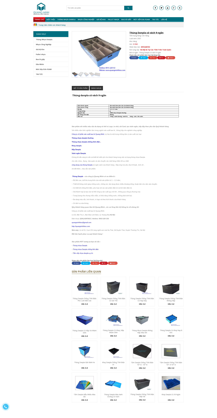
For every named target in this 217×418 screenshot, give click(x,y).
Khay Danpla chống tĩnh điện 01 (113, 363)
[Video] (167, 8)
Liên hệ (164, 19)
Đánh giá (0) (96, 88)
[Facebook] (155, 8)
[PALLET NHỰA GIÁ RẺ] (180, 8)
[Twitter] (161, 8)
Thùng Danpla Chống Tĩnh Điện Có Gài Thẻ (113, 299)
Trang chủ (39, 19)
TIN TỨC (155, 19)
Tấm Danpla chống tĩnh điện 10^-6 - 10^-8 (142, 363)
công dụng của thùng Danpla (82, 165)
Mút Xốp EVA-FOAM (141, 19)
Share (134, 57)
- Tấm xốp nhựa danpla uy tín (82, 253)
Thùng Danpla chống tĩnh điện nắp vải (142, 395)
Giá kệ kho (101, 19)
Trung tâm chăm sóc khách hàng (52, 25)
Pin (162, 57)
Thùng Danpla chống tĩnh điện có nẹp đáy (142, 299)
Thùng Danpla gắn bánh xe (84, 362)
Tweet (144, 57)
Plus (153, 57)
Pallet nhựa (113, 19)
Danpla (78, 149)
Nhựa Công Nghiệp (86, 19)
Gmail (171, 57)
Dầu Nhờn (40, 64)
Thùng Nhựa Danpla (66, 19)
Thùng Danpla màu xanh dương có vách (113, 395)
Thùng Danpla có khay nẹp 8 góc (171, 331)
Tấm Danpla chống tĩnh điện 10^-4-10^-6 (171, 363)
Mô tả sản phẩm (80, 88)
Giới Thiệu (50, 19)
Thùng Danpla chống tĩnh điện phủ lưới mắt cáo (84, 299)
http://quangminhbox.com (81, 226)
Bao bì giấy (126, 19)
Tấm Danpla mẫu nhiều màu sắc (84, 395)
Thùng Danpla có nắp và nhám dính (84, 331)
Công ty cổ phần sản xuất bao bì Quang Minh (88, 134)
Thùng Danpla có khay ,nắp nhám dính (113, 331)
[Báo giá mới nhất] (7, 408)
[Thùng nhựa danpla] (41, 8)
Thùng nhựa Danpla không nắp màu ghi (142, 331)
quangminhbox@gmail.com (81, 222)
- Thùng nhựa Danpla (79, 245)
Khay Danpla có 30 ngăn (171, 394)
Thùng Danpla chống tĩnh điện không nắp (171, 299)
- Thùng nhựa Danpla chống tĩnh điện (85, 249)
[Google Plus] (173, 8)
